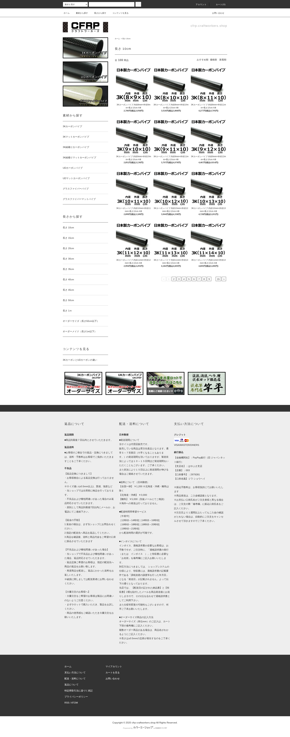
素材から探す (82, 13)
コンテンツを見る (120, 13)
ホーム (67, 13)
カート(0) (221, 4)
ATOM (74, 702)
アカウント (201, 4)
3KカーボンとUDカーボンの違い (80, 360)
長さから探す (100, 13)
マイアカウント (114, 666)
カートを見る (113, 672)
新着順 (222, 59)
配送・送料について (75, 678)
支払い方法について (75, 672)
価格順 (213, 59)
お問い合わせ (218, 13)
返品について (71, 684)
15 (218, 279)
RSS (66, 702)
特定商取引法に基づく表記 (78, 690)
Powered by (128, 728)
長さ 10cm (126, 39)
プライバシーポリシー (76, 696)
